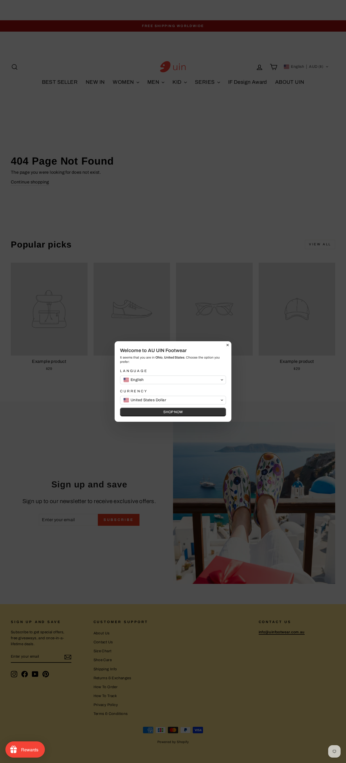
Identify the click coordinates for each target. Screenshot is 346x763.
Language (134, 371)
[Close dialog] (227, 345)
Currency (134, 391)
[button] (173, 380)
